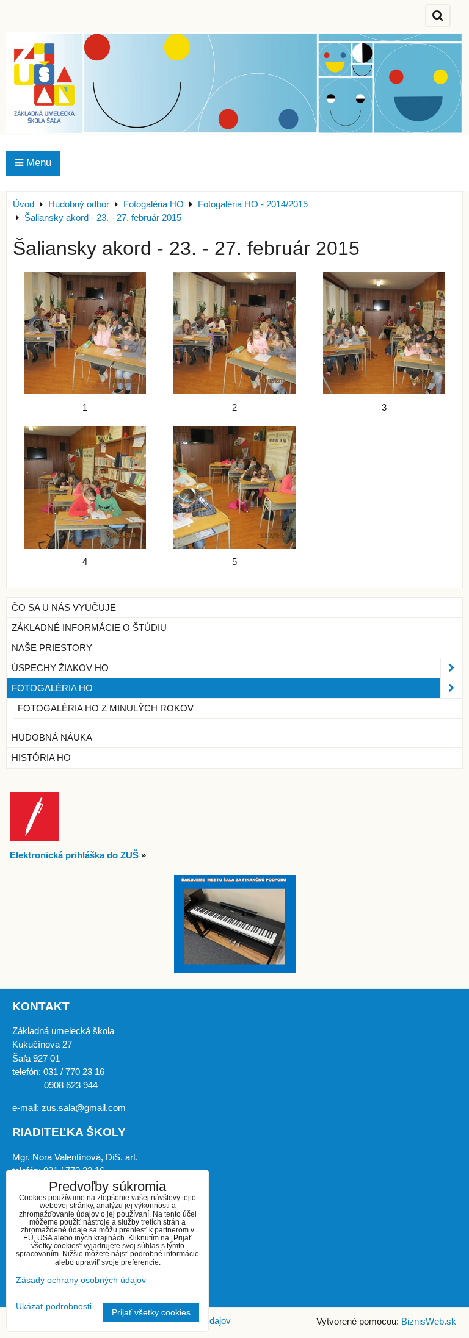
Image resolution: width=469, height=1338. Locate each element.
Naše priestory (52, 648)
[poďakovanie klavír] (235, 970)
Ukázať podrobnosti (54, 1306)
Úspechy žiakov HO (60, 668)
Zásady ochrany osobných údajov (81, 1280)
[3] (384, 333)
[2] (234, 333)
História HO (41, 758)
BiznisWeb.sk (428, 1321)
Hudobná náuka (52, 738)
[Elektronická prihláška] (34, 838)
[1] (84, 333)
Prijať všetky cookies (151, 1312)
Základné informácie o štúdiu (89, 628)
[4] (84, 487)
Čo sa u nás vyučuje (64, 608)
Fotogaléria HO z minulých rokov (106, 708)
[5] (234, 487)
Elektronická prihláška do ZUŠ (74, 855)
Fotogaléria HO (52, 688)
